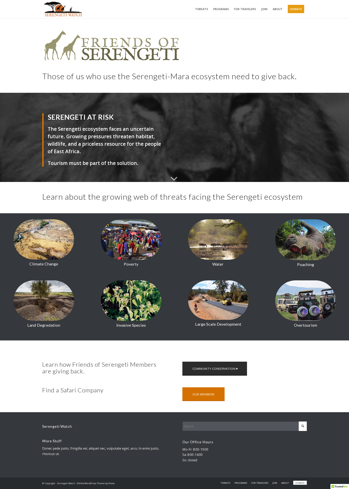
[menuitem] (201, 9)
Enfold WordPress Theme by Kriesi (96, 483)
